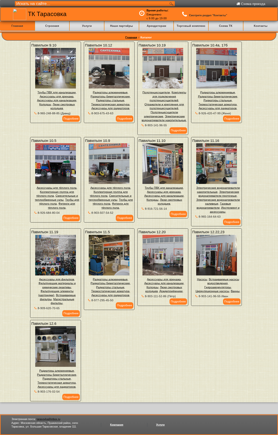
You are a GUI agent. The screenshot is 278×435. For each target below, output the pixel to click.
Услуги (160, 424)
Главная (131, 37)
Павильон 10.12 (98, 45)
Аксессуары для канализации (56, 100)
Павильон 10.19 (152, 45)
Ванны (235, 291)
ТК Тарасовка (46, 14)
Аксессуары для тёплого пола (57, 187)
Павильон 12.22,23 (208, 232)
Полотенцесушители (156, 92)
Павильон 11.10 (152, 141)
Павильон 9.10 (43, 45)
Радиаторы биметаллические (110, 96)
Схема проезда (252, 4)
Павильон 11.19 (44, 232)
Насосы (202, 279)
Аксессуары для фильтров (56, 279)
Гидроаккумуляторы (217, 287)
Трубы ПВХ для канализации (56, 92)
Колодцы (45, 104)
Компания (116, 424)
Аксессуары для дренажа (56, 96)
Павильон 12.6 (43, 324)
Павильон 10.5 (43, 141)
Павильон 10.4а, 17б (210, 45)
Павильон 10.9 (97, 141)
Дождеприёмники (171, 291)
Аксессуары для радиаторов (110, 108)
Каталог (146, 37)
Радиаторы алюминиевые (110, 92)
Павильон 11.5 (97, 232)
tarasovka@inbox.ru (48, 419)
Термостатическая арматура (110, 104)
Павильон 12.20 (152, 232)
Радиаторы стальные (110, 100)
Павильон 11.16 (205, 141)
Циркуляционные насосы (212, 291)
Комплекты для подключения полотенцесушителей (168, 96)
